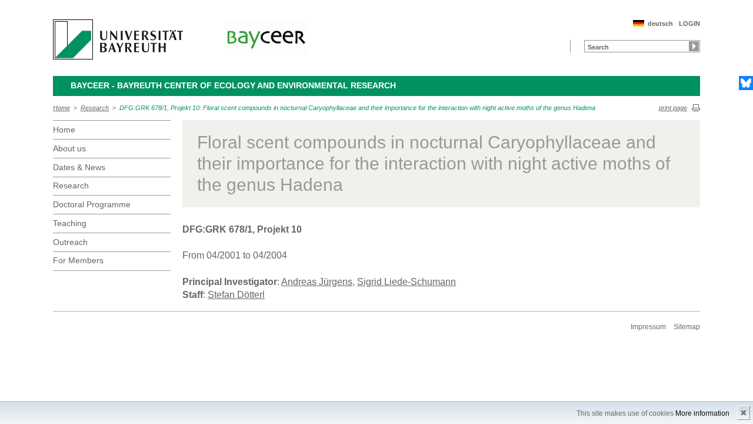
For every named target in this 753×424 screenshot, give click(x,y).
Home (61, 107)
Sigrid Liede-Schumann (406, 282)
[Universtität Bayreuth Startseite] (118, 39)
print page (673, 107)
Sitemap (687, 327)
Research (95, 107)
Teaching (69, 223)
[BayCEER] (266, 37)
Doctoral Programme (92, 204)
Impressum (648, 327)
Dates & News (79, 167)
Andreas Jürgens (316, 282)
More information (702, 413)
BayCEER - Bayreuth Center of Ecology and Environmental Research (233, 85)
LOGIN (689, 23)
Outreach (70, 242)
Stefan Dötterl (236, 295)
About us (69, 148)
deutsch (660, 23)
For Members (78, 260)
